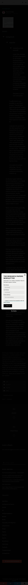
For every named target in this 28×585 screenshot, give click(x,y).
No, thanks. (14, 311)
